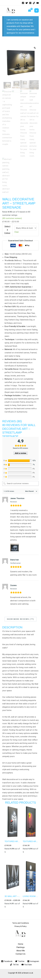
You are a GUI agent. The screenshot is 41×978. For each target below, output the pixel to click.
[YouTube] (37, 3)
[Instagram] (30, 3)
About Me (20, 950)
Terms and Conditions (20, 923)
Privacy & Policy (20, 926)
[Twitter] (27, 3)
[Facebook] (23, 3)
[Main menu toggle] (36, 10)
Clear (16, 232)
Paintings (21, 947)
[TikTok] (34, 3)
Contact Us (20, 954)
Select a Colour (7, 229)
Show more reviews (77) (20, 619)
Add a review (20, 453)
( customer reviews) (12, 218)
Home (20, 944)
